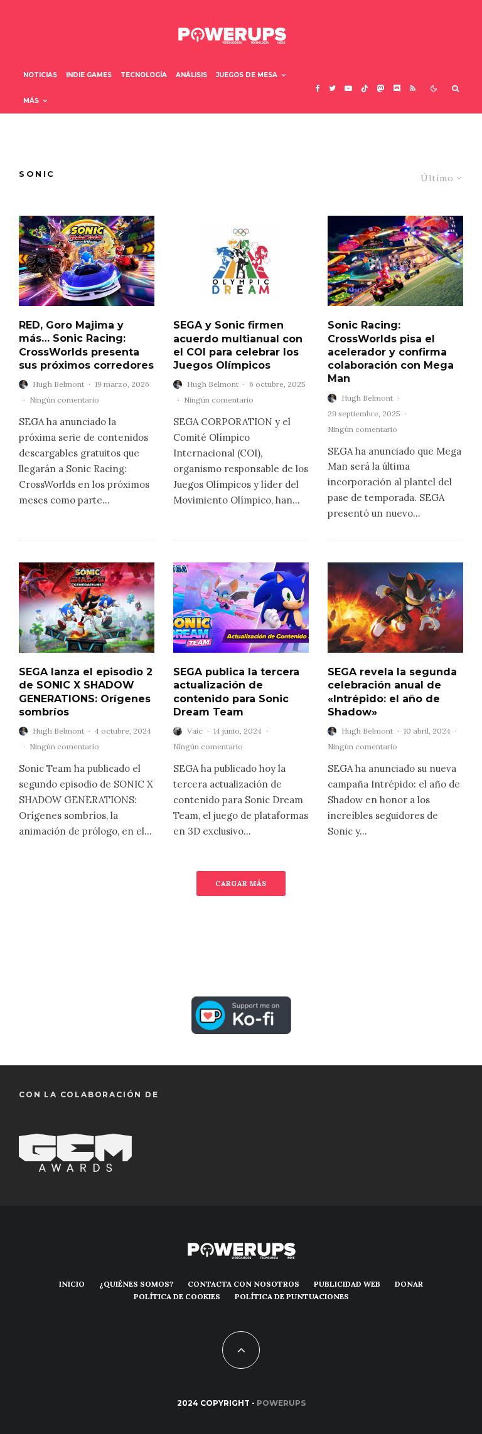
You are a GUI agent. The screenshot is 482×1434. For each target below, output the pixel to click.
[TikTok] (364, 88)
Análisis (191, 75)
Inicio (72, 1284)
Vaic (195, 730)
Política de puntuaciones (292, 1296)
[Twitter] (332, 88)
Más (31, 101)
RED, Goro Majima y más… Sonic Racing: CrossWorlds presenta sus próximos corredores (86, 345)
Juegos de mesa (246, 75)
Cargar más (241, 883)
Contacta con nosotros (243, 1284)
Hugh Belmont (58, 384)
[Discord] (397, 88)
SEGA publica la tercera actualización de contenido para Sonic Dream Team (236, 692)
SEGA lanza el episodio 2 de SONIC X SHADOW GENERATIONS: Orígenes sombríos (86, 692)
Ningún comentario (64, 399)
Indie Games (89, 75)
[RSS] (412, 88)
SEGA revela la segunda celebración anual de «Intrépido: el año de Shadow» (392, 692)
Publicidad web (347, 1284)
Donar (409, 1284)
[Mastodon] (381, 88)
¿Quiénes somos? (136, 1284)
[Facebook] (317, 88)
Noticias (40, 75)
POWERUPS (281, 1403)
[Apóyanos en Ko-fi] (241, 1005)
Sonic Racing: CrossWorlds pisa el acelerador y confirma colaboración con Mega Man (391, 351)
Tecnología (143, 75)
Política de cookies (177, 1296)
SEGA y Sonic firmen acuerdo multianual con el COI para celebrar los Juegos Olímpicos (238, 345)
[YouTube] (348, 88)
